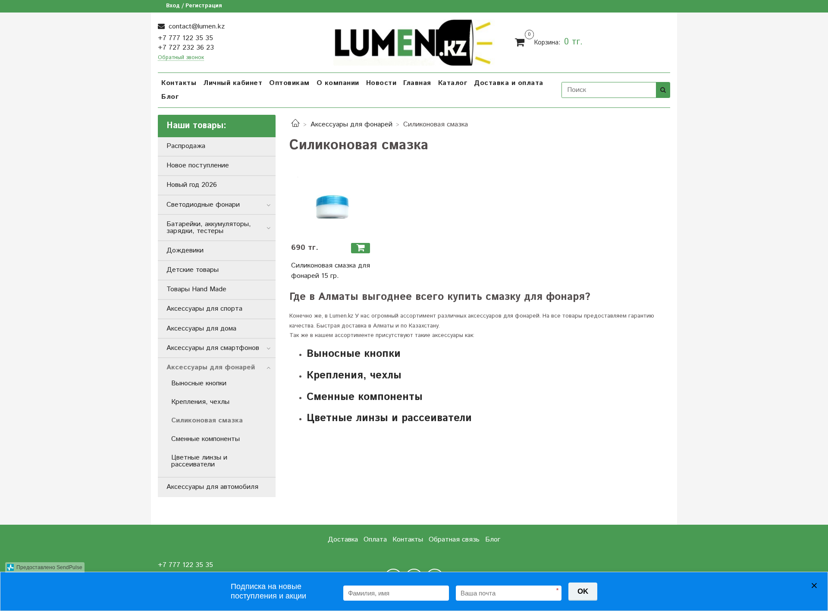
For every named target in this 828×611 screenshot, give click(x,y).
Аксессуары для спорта (204, 309)
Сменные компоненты (365, 397)
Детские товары (192, 270)
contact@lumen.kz (195, 26)
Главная (417, 83)
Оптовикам (289, 83)
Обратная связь (454, 540)
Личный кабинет (232, 83)
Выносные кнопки (354, 353)
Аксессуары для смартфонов (212, 348)
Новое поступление (197, 165)
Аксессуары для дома (201, 329)
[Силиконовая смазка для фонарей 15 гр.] (332, 205)
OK (582, 591)
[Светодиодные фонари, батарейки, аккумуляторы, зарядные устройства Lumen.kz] (414, 41)
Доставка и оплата (508, 83)
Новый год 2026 (191, 185)
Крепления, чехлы (354, 375)
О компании (338, 83)
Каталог (452, 83)
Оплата (375, 540)
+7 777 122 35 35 (185, 38)
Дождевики (185, 250)
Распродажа (185, 146)
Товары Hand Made (196, 289)
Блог (170, 97)
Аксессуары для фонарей (351, 124)
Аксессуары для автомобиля (212, 487)
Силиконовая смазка (207, 420)
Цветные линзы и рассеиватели (389, 418)
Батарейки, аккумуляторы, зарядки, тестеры (208, 227)
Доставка (343, 540)
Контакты (178, 83)
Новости (381, 83)
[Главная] (295, 124)
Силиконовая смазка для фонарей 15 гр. (330, 271)
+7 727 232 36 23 (186, 48)
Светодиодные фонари (203, 205)
